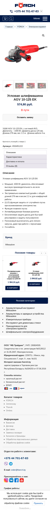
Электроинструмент (37, 27)
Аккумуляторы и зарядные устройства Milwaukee (25, 315)
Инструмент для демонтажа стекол (23, 323)
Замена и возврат (14, 433)
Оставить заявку (25, 117)
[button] (43, 35)
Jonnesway (11, 404)
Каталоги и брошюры (15, 436)
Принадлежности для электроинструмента (16, 327)
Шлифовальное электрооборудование (25, 332)
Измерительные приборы (18, 319)
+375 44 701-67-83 (26, 11)
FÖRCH (20, 27)
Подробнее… (25, 508)
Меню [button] (36, 18)
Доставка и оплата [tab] (15, 161)
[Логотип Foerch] (25, 5)
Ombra (9, 410)
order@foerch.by (18, 470)
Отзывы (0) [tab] (11, 166)
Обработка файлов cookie (18, 443)
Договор (9, 426)
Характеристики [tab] (14, 157)
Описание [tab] (11, 152)
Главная (9, 27)
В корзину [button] (12, 284)
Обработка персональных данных (21, 439)
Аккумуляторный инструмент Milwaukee (20, 309)
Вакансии (10, 422)
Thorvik (9, 407)
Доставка (10, 429)
